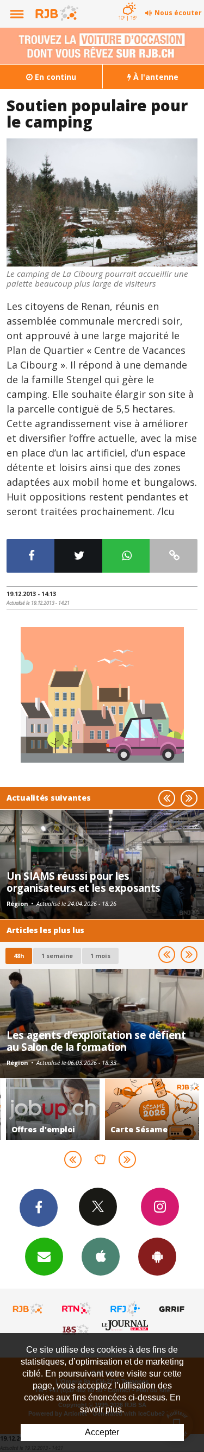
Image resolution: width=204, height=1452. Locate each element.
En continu (54, 77)
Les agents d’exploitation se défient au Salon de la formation (96, 1041)
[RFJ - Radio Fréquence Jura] (125, 1308)
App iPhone (101, 1257)
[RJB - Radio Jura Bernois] (28, 1308)
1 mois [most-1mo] (100, 956)
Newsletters (44, 1257)
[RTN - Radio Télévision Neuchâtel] (76, 1308)
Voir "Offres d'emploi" (53, 1109)
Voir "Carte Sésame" (152, 1109)
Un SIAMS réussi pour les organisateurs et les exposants (83, 882)
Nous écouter (178, 12)
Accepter (102, 1432)
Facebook (39, 1208)
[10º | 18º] (127, 1)
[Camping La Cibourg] (102, 202)
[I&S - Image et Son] (76, 1329)
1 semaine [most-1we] (57, 956)
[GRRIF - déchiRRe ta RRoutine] (173, 1308)
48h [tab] (19, 956)
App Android (157, 1257)
